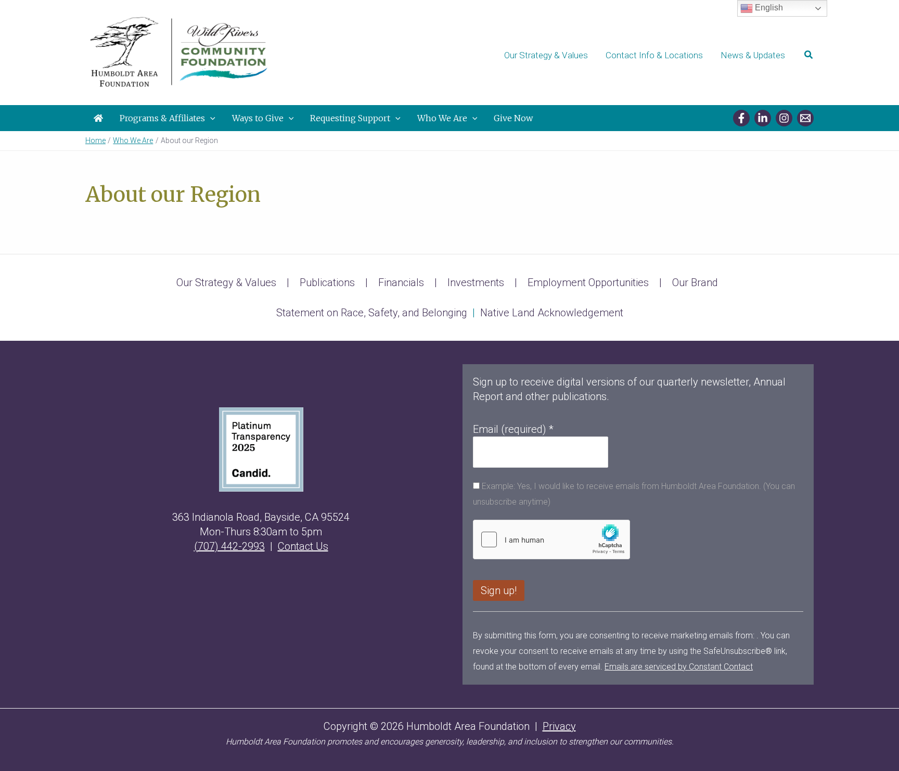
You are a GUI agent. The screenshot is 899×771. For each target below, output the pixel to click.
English (768, 7)
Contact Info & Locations (654, 55)
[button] (809, 54)
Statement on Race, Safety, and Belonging (371, 312)
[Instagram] (784, 118)
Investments (475, 282)
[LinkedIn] (762, 118)
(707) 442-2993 (229, 546)
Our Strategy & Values (546, 55)
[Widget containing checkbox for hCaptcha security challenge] (551, 539)
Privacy (559, 726)
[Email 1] (805, 118)
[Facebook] (741, 118)
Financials (401, 282)
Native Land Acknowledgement (551, 312)
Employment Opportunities (588, 282)
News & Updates (753, 55)
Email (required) (513, 429)
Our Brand (695, 282)
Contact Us (303, 546)
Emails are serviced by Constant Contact (679, 667)
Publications (327, 282)
